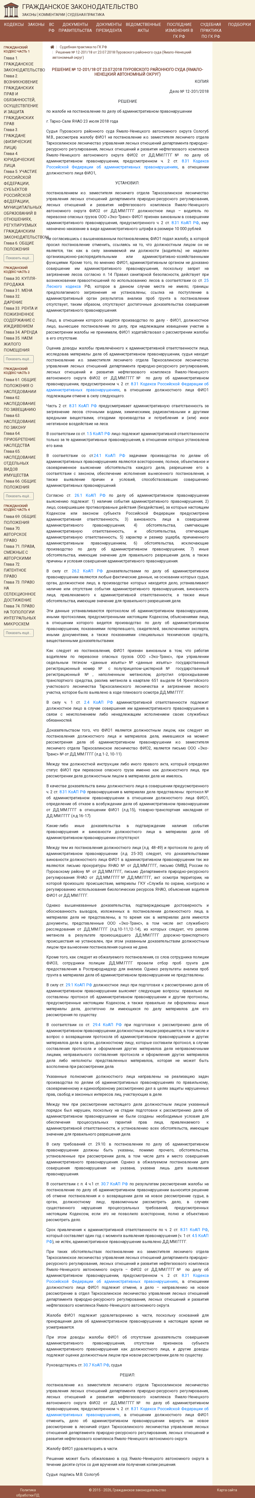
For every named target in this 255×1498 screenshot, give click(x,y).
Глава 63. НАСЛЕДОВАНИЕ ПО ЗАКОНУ (20, 421)
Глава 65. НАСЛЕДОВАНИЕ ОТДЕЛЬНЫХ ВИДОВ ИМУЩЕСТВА (20, 463)
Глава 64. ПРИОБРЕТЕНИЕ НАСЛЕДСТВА (19, 439)
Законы (36, 24)
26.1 (78, 495)
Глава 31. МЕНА (18, 290)
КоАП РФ (190, 222)
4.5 (194, 1235)
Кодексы (14, 24)
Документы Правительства (75, 27)
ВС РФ (52, 27)
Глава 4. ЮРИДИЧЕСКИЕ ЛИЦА (19, 159)
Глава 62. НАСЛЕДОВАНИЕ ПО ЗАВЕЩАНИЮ (20, 403)
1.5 (89, 433)
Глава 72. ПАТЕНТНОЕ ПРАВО (15, 570)
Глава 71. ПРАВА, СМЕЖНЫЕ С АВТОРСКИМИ (19, 552)
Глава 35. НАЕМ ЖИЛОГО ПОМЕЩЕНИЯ (18, 344)
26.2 (75, 571)
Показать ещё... (18, 258)
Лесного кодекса (63, 286)
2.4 (86, 702)
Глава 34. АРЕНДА (20, 332)
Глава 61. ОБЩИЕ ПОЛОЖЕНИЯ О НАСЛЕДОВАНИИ (20, 385)
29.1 (69, 985)
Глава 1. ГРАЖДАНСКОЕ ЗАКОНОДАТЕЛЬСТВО (24, 64)
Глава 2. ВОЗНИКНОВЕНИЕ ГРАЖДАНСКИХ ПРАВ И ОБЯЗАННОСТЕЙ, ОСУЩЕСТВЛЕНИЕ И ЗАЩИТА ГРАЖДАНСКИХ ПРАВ (21, 100)
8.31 (185, 161)
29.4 (96, 1024)
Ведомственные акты (143, 27)
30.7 (105, 1184)
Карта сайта (227, 1490)
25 (206, 280)
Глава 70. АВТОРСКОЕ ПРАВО (15, 534)
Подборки (239, 24)
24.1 (97, 455)
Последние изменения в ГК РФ (179, 30)
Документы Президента (109, 27)
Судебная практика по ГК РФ (210, 30)
